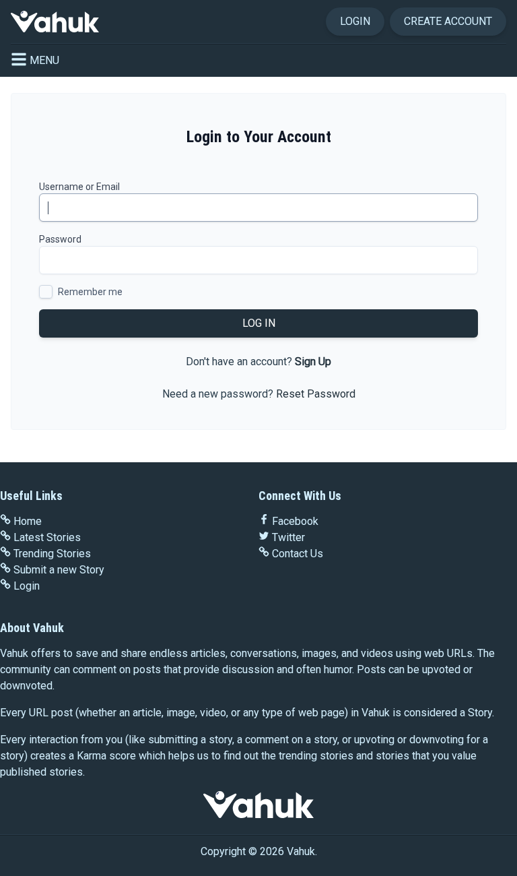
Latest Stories (47, 537)
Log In (258, 323)
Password (60, 239)
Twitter (288, 537)
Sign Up (313, 361)
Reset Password (315, 393)
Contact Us (297, 553)
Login (355, 21)
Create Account (448, 21)
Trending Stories (52, 553)
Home (27, 521)
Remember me (90, 291)
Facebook (295, 521)
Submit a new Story (58, 569)
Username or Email (79, 186)
